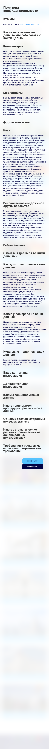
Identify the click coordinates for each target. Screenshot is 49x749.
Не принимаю (32, 467)
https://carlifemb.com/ (30, 24)
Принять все (32, 461)
